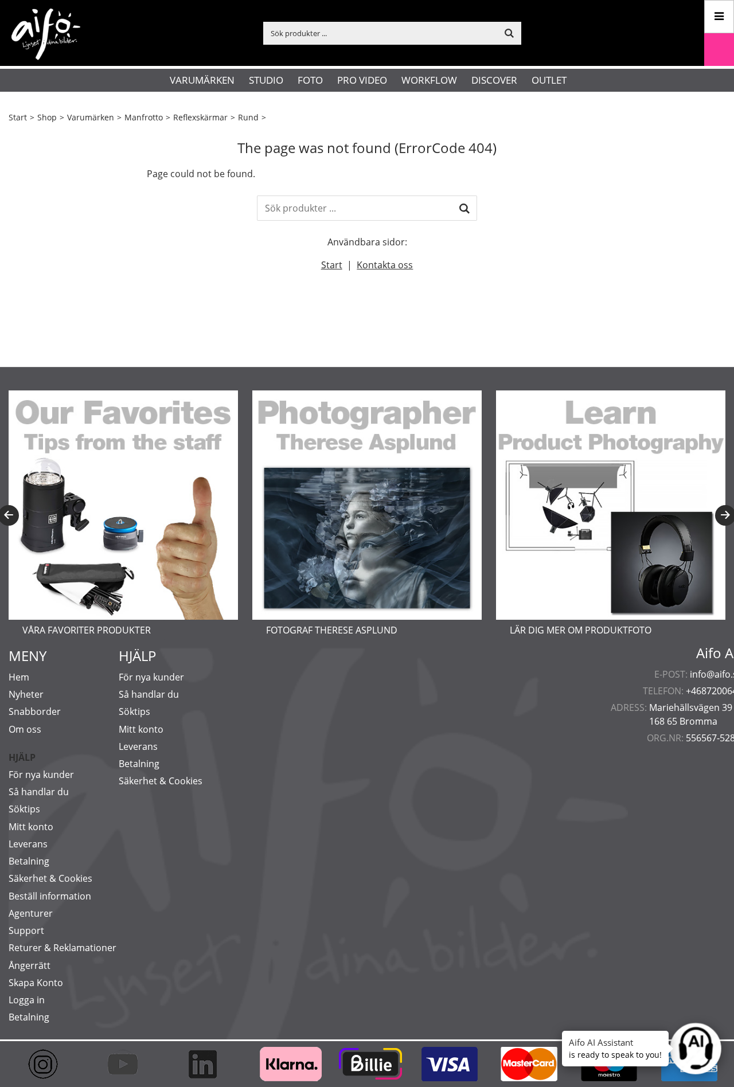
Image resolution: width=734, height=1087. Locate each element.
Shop (47, 117)
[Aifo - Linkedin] (208, 1064)
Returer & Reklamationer (62, 947)
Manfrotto (143, 117)
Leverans (28, 844)
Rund (248, 117)
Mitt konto (31, 826)
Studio (266, 80)
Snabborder (35, 711)
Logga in (27, 1000)
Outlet (549, 80)
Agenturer (31, 913)
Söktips (24, 809)
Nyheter (26, 694)
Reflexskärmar (200, 117)
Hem (19, 677)
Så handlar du (39, 791)
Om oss (25, 729)
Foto (310, 80)
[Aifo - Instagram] (48, 1064)
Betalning (29, 861)
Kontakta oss (385, 265)
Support (26, 930)
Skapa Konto (36, 982)
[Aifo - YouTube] (128, 1064)
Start (18, 117)
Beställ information (50, 896)
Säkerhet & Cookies (50, 878)
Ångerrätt (29, 965)
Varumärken (202, 80)
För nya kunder (41, 774)
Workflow (429, 80)
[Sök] (464, 208)
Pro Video (362, 80)
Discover (494, 80)
